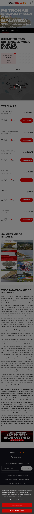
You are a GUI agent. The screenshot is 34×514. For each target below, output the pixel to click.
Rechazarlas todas (17, 505)
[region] (17, 499)
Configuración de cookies (17, 499)
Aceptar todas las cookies (17, 510)
